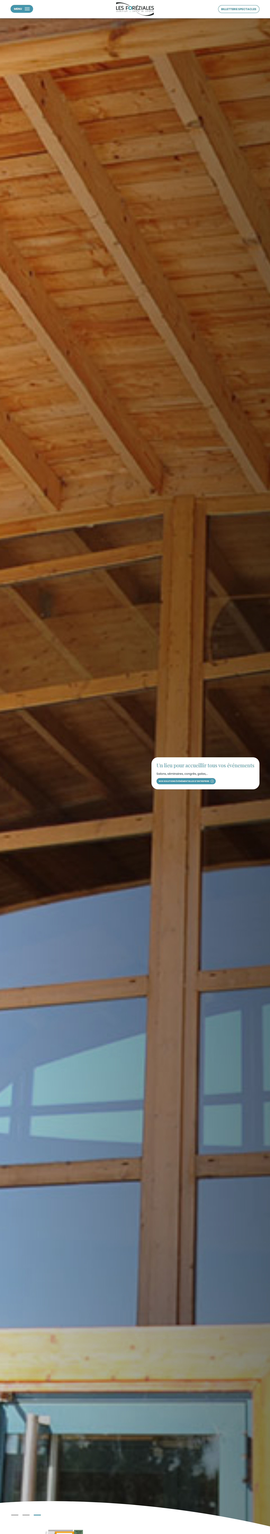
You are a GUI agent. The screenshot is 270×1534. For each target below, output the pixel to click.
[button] (14, 1515)
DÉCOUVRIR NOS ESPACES (167, 786)
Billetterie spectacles (238, 9)
